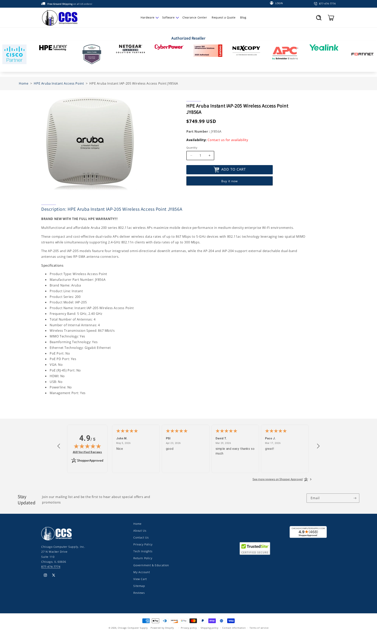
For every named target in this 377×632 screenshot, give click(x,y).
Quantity (191, 147)
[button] (149, 17)
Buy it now (229, 181)
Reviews (139, 593)
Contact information (234, 627)
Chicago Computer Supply (133, 627)
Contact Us (141, 537)
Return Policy (142, 558)
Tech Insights (142, 551)
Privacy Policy (142, 544)
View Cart (140, 579)
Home (137, 524)
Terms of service (259, 627)
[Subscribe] (354, 498)
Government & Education (151, 565)
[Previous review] (58, 446)
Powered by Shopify (162, 627)
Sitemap (139, 586)
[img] (87, 446)
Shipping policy (210, 627)
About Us (139, 530)
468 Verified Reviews (87, 452)
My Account (141, 572)
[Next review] (318, 446)
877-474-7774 (50, 566)
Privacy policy (189, 627)
